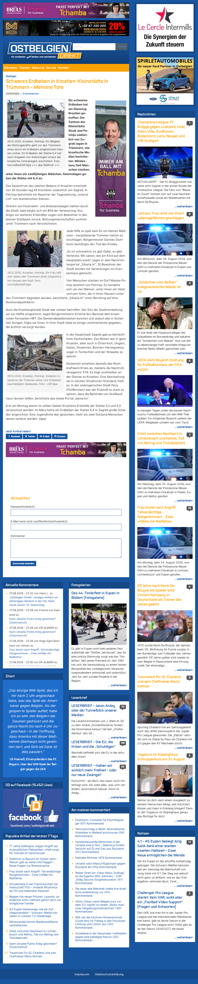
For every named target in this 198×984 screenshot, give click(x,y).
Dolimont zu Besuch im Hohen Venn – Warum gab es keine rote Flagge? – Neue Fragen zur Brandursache (33, 862)
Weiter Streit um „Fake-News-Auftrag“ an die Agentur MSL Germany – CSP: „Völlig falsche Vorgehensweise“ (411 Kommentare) (100, 878)
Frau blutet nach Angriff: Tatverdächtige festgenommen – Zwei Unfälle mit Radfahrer (34, 653)
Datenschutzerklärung (109, 974)
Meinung (38, 67)
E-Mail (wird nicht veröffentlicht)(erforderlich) (39, 521)
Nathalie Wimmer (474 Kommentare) (98, 857)
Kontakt (63, 67)
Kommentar (18, 536)
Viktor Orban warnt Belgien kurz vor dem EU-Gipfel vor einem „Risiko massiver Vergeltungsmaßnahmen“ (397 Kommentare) (100, 906)
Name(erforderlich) (23, 506)
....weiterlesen (117, 685)
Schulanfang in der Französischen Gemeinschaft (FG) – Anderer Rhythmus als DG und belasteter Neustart (33, 887)
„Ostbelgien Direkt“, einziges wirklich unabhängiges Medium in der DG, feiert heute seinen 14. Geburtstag (34, 601)
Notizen (11, 76)
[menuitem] (10, 68)
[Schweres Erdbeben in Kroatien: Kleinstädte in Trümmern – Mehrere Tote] (35, 118)
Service (51, 67)
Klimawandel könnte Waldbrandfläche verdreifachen (33, 923)
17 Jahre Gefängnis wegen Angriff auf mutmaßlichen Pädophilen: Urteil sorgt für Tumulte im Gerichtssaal (34, 849)
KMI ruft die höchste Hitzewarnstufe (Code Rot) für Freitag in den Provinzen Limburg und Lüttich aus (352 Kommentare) (100, 922)
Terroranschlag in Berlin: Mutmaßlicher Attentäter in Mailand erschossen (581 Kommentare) (100, 832)
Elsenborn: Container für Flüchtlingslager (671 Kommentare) (99, 821)
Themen (24, 67)
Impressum (82, 974)
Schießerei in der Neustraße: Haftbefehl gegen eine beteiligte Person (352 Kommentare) (100, 937)
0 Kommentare (31, 94)
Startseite (10, 67)
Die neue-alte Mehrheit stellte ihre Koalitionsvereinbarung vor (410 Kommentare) (100, 892)
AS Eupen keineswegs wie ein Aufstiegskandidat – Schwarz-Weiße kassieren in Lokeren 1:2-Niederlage (33, 913)
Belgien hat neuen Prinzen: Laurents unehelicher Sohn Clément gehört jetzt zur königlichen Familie (35, 900)
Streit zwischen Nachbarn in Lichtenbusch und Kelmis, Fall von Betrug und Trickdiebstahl (33, 934)
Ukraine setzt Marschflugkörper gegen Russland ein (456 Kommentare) (100, 865)
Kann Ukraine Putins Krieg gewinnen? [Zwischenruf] (32, 620)
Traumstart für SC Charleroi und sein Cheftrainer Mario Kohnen (32, 954)
